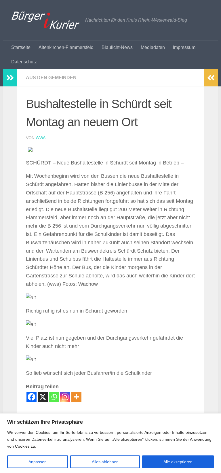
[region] (110, 443)
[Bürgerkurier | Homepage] (45, 20)
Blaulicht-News (117, 47)
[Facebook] (31, 397)
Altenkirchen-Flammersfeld (66, 47)
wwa (40, 137)
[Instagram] (65, 397)
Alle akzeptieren (178, 461)
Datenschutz (24, 61)
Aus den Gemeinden (51, 77)
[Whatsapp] (54, 397)
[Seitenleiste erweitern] (10, 77)
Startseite (21, 47)
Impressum (184, 47)
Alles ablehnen (105, 461)
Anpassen (37, 461)
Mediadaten (153, 47)
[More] (76, 397)
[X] (43, 397)
